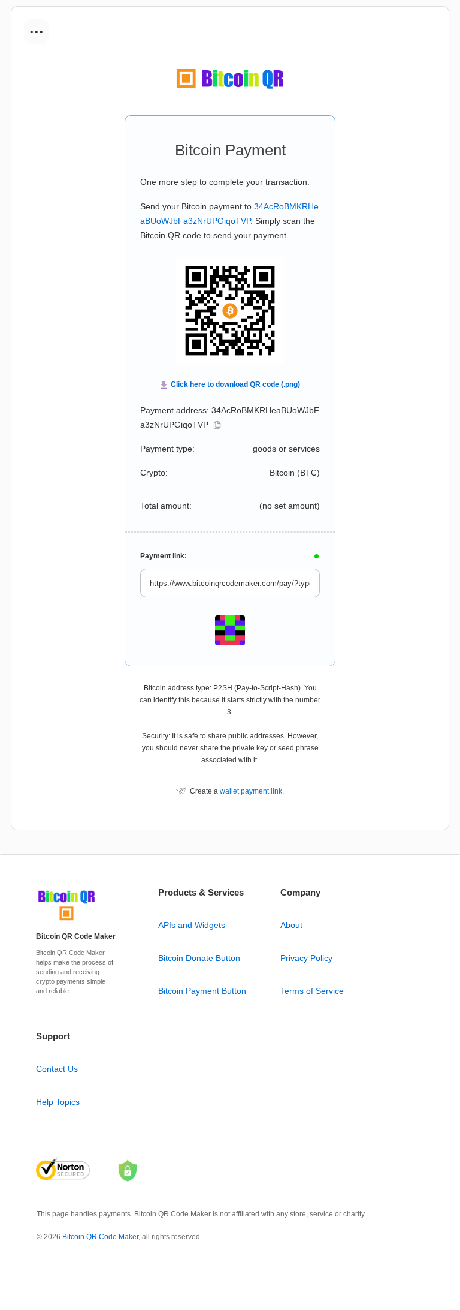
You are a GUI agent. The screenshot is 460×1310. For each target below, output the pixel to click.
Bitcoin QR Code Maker (100, 1237)
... (36, 28)
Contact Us (57, 1069)
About (291, 925)
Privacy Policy (306, 958)
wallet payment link (251, 791)
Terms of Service (312, 991)
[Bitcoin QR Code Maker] (66, 921)
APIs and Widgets (191, 925)
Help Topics (58, 1102)
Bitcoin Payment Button (202, 991)
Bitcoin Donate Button (199, 958)
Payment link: (163, 556)
